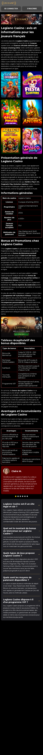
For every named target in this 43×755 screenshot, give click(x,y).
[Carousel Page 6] (27, 496)
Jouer (10, 84)
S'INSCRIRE (32, 9)
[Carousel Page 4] (22, 496)
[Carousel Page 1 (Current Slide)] (15, 496)
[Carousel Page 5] (25, 496)
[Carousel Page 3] (20, 496)
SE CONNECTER (11, 9)
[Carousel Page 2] (18, 496)
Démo (10, 89)
